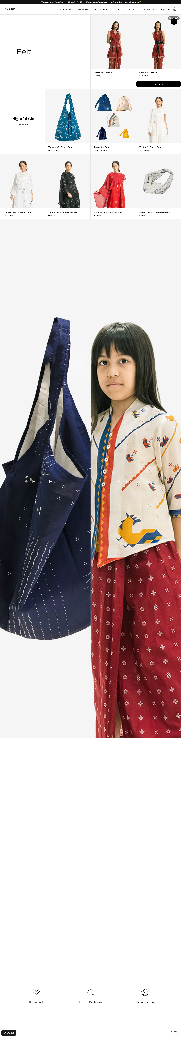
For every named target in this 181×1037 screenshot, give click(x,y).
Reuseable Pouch (113, 121)
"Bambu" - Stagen (113, 52)
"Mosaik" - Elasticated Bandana (158, 186)
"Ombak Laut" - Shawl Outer (22, 186)
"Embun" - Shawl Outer (158, 121)
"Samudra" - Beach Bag (67, 121)
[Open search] (162, 9)
